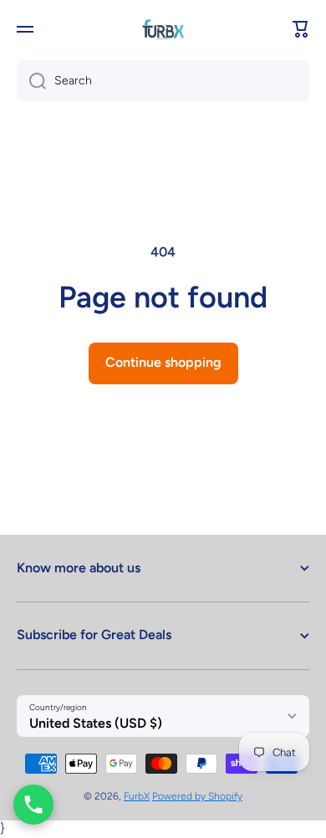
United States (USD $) (95, 723)
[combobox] (163, 81)
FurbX (137, 796)
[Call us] (33, 805)
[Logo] (163, 28)
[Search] (31, 81)
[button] (301, 29)
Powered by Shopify (197, 796)
